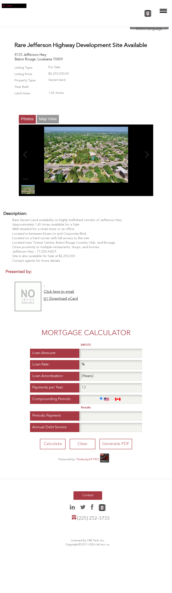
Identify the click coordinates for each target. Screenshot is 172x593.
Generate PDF (115, 444)
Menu (163, 11)
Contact (87, 495)
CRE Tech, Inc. (103, 545)
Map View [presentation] (48, 119)
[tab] (27, 119)
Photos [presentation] (27, 119)
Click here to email (59, 292)
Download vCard (63, 299)
